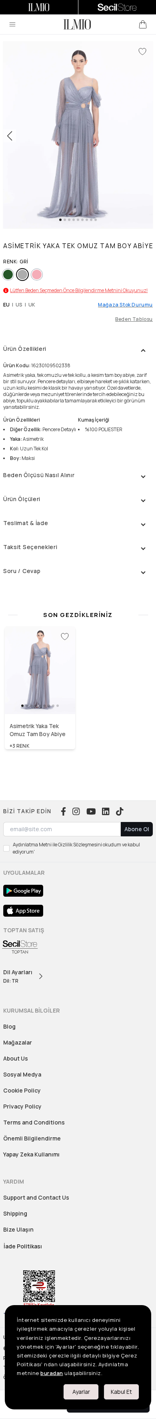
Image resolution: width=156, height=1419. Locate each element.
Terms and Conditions (34, 1122)
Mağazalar (17, 1042)
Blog (9, 1026)
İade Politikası (23, 1246)
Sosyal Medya (22, 1074)
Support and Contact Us (36, 1197)
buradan (51, 1373)
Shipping (15, 1213)
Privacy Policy (22, 1106)
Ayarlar (81, 1391)
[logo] (77, 24)
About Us (15, 1058)
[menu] (12, 24)
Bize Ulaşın (18, 1229)
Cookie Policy (22, 1090)
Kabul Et (121, 1391)
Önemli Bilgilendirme (32, 1138)
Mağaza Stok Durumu (125, 305)
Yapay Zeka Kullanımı (31, 1154)
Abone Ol (136, 829)
